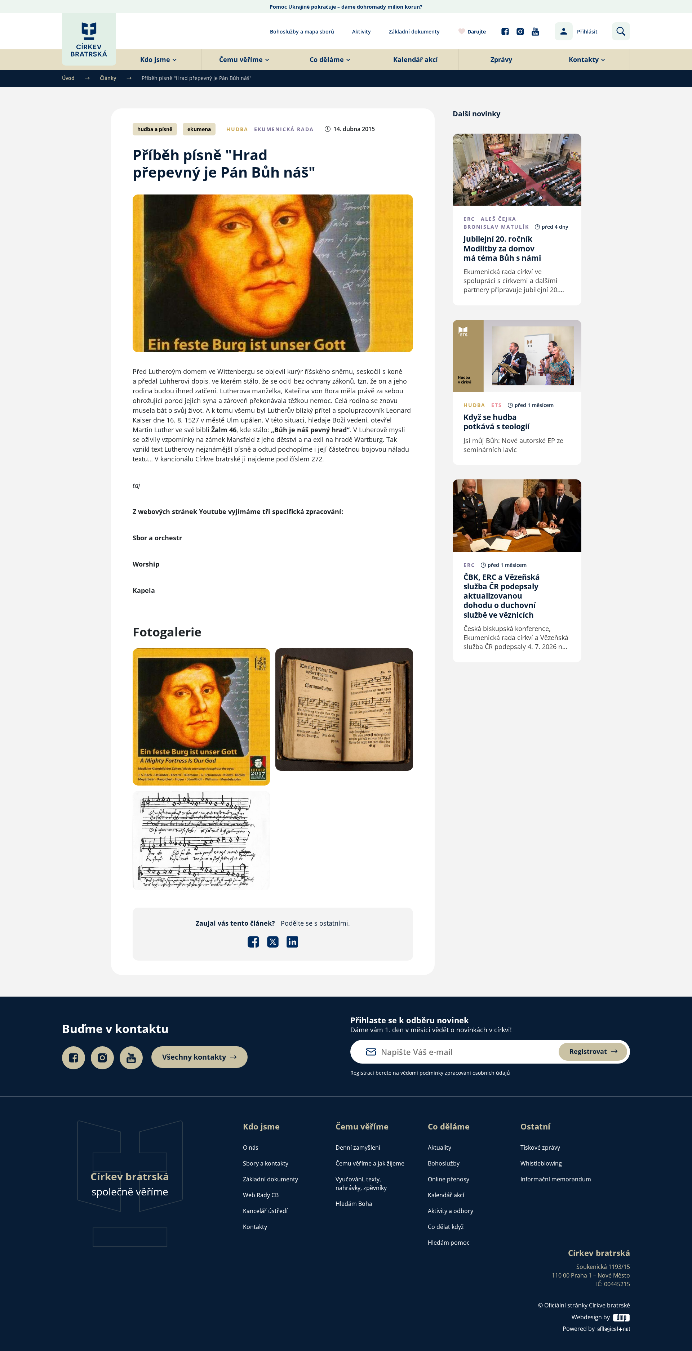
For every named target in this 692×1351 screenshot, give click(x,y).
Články (108, 78)
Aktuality (439, 1147)
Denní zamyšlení (358, 1147)
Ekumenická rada (284, 129)
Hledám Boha (354, 1204)
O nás (250, 1147)
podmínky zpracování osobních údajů (465, 1072)
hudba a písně (154, 129)
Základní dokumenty (414, 31)
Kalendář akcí (446, 1195)
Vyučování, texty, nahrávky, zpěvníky (361, 1183)
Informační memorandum (555, 1179)
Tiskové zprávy (540, 1147)
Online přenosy (448, 1179)
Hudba (237, 129)
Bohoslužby (444, 1163)
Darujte (476, 31)
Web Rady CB (261, 1195)
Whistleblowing (541, 1163)
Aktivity (361, 31)
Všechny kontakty (194, 1057)
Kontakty (255, 1227)
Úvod (68, 78)
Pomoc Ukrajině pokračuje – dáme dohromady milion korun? (346, 6)
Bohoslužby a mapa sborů (302, 31)
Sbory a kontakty (265, 1163)
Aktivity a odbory (450, 1211)
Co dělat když (446, 1227)
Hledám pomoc (449, 1243)
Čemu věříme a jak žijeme (370, 1163)
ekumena (199, 129)
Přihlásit (587, 31)
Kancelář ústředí (265, 1211)
